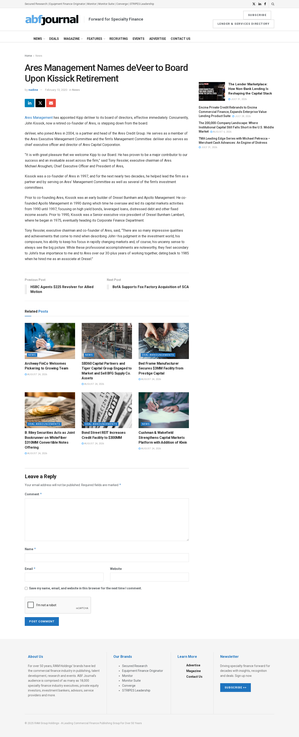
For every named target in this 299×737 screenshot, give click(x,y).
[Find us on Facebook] (265, 4)
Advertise (157, 38)
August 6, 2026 (221, 131)
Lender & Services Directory (244, 23)
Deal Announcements (158, 355)
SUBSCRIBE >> (235, 687)
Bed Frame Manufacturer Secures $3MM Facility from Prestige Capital (161, 368)
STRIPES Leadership (142, 3)
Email (30, 569)
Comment (33, 494)
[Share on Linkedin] (29, 103)
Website (116, 569)
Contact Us (180, 38)
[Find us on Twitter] (253, 4)
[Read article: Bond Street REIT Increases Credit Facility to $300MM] (107, 410)
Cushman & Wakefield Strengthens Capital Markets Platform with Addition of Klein (163, 438)
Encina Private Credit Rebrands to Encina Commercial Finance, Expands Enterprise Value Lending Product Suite (233, 112)
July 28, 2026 (242, 116)
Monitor (91, 3)
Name (30, 549)
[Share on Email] (51, 103)
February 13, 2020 (56, 89)
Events (138, 38)
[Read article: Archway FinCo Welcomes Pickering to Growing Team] (50, 341)
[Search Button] (272, 4)
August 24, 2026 (37, 374)
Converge (122, 3)
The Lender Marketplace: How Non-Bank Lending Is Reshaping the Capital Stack (250, 88)
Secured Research (36, 3)
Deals (54, 38)
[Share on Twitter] (40, 103)
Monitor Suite (106, 3)
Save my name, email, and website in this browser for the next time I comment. (85, 588)
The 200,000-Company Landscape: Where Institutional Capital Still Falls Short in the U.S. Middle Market (236, 127)
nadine (33, 89)
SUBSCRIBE (257, 15)
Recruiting (118, 38)
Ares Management (39, 118)
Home (28, 55)
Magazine (72, 38)
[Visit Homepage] (52, 19)
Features (94, 38)
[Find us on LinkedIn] (260, 4)
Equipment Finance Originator (67, 3)
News (37, 38)
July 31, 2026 (238, 99)
